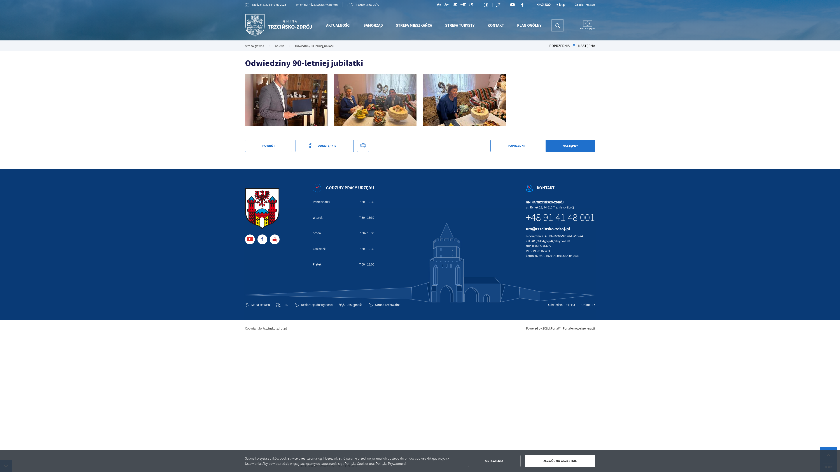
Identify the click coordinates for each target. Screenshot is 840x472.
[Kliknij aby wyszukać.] (557, 25)
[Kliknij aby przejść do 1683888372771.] (375, 100)
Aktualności (338, 25)
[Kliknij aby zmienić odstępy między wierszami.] (455, 5)
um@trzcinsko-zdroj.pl (548, 229)
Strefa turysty (459, 25)
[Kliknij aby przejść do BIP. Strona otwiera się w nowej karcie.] (560, 5)
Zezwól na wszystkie (560, 461)
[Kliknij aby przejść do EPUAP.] (543, 4)
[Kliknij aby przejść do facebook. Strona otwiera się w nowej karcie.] (522, 5)
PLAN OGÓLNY (529, 25)
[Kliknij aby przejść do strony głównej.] (278, 25)
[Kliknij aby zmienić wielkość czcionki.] (439, 5)
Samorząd (373, 25)
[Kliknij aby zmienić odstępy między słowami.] (463, 5)
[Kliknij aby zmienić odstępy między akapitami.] (471, 5)
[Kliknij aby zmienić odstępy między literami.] (446, 5)
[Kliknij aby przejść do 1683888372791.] (464, 100)
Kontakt (496, 25)
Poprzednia (559, 46)
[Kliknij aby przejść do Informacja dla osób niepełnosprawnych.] (499, 5)
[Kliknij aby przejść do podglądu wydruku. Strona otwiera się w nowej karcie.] (363, 146)
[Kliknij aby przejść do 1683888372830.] (286, 100)
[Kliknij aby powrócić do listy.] (574, 46)
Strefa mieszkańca (414, 25)
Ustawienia (494, 461)
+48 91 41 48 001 (560, 217)
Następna (586, 46)
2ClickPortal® (551, 328)
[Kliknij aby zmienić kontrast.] (485, 5)
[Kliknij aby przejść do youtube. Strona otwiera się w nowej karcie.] (512, 5)
